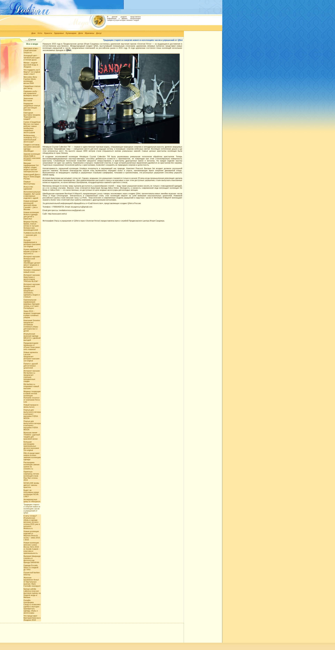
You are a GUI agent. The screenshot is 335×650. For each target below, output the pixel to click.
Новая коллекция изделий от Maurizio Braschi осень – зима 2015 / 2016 (32, 535)
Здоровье (59, 33)
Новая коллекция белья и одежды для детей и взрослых (31, 215)
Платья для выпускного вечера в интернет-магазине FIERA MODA (32, 414)
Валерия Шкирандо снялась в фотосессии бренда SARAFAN (32, 559)
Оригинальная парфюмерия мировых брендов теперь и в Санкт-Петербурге (31, 304)
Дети (80, 33)
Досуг (99, 33)
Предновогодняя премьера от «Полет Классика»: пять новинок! (32, 346)
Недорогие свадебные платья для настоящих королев (32, 106)
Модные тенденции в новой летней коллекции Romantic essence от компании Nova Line (32, 396)
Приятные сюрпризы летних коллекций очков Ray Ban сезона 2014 (31, 476)
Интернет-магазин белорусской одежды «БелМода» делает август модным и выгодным (32, 261)
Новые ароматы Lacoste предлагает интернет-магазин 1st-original (31, 356)
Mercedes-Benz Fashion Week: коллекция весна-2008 (30, 80)
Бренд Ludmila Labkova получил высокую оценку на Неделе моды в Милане (32, 593)
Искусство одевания (28, 188)
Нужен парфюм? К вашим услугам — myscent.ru (32, 251)
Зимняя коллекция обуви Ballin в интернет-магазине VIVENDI (32, 157)
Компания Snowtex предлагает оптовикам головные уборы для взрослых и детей (32, 325)
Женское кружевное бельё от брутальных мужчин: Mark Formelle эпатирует (32, 582)
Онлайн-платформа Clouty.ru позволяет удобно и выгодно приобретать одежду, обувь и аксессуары (32, 606)
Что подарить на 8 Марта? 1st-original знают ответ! (32, 72)
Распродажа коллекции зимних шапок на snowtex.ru (32, 465)
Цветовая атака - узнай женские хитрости (31, 50)
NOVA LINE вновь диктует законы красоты (31, 485)
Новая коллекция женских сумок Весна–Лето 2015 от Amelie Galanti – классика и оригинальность (32, 548)
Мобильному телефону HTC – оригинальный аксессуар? (31, 138)
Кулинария (71, 33)
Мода (40, 33)
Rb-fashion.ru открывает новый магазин (31, 386)
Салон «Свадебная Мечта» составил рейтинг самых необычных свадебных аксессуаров (32, 127)
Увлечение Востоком (28, 99)
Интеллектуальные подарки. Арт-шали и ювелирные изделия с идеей (32, 195)
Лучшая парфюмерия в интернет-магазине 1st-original (32, 243)
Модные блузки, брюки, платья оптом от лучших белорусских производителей (31, 226)
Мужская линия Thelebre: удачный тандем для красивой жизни (32, 436)
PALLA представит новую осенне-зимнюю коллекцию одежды (32, 456)
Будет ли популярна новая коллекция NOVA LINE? (31, 493)
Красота (48, 33)
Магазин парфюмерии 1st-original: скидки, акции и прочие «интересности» (31, 167)
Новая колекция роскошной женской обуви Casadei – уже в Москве (31, 205)
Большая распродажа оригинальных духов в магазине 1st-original (31, 446)
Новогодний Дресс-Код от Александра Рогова (32, 176)
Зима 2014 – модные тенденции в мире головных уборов (32, 314)
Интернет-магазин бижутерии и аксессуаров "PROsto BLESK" (32, 278)
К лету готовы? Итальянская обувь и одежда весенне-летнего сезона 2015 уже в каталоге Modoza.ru (32, 522)
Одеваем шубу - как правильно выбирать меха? (31, 93)
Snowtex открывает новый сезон (32, 271)
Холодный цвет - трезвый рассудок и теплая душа (32, 57)
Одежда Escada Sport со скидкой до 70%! (31, 567)
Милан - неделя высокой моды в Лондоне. (31, 65)
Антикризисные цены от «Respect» (32, 500)
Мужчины (89, 33)
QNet (68, 50)
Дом (33, 33)
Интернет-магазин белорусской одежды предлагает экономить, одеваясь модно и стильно (32, 290)
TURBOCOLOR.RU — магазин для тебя (32, 235)
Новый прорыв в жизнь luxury (31, 406)
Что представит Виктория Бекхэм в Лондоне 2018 (32, 618)
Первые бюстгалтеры (29, 183)
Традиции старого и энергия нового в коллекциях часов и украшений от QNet (32, 508)
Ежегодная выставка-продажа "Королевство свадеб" (32, 116)
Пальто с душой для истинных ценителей (31, 366)
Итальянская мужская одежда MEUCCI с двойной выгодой (32, 337)
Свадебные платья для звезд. (32, 87)
